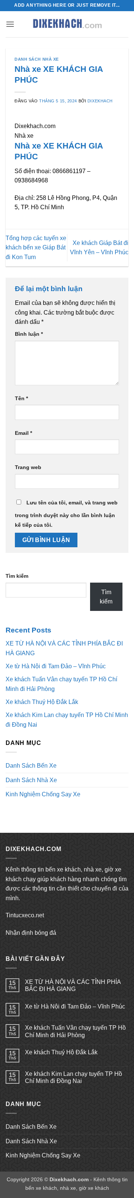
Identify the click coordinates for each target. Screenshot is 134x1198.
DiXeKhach (100, 101)
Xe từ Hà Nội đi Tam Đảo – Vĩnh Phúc (56, 666)
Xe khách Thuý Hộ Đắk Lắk (42, 702)
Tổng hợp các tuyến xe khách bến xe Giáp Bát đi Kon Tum (36, 247)
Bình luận (29, 334)
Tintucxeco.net (25, 915)
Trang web (28, 467)
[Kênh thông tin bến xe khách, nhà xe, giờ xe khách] (67, 24)
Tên (21, 398)
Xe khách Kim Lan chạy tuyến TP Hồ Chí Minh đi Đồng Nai (73, 1077)
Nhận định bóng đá (31, 933)
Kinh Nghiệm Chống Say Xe (43, 794)
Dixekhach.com (69, 1179)
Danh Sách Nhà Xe (37, 59)
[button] (10, 24)
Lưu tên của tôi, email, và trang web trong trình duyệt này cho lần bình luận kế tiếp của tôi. (66, 514)
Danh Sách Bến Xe (31, 765)
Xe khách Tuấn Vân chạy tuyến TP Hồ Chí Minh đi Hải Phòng (75, 1031)
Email (23, 433)
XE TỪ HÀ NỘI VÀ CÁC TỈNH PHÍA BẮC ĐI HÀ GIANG (73, 985)
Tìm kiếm (17, 576)
